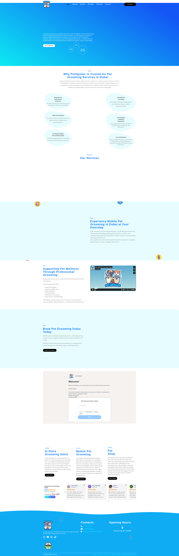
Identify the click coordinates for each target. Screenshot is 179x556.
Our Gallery (91, 4)
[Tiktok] (55, 537)
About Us (75, 4)
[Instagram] (51, 537)
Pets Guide (99, 4)
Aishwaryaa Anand (76, 485)
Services (82, 4)
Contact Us (108, 4)
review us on (49, 496)
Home (68, 4)
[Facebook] (48, 537)
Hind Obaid (116, 485)
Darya (93, 485)
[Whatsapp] (44, 537)
